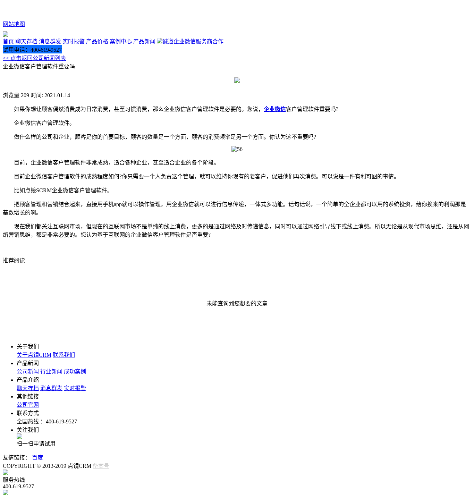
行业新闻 (51, 371)
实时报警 (73, 41)
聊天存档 (26, 41)
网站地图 (14, 24)
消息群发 (50, 41)
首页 (8, 41)
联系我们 (64, 355)
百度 (37, 458)
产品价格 (97, 41)
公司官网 (28, 405)
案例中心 (121, 41)
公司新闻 (28, 371)
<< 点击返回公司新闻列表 (34, 58)
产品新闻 (144, 41)
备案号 (101, 466)
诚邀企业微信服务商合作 (192, 41)
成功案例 (75, 371)
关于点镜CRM (34, 355)
